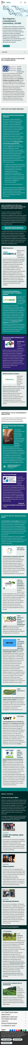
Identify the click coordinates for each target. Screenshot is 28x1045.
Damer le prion (8, 866)
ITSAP (13, 730)
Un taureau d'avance (11, 901)
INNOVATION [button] (5, 1015)
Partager (7, 46)
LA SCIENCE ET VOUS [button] (8, 1026)
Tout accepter (6, 1039)
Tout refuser (17, 1039)
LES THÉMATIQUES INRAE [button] (9, 1012)
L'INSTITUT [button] (4, 1021)
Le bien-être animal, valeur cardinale (13, 836)
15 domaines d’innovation (18, 443)
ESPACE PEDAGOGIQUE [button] (9, 1023)
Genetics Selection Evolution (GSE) (20, 70)
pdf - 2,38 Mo (14, 505)
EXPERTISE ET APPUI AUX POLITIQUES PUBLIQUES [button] (9, 1018)
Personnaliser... (6, 1043)
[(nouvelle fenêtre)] (9, 71)
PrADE (19, 728)
